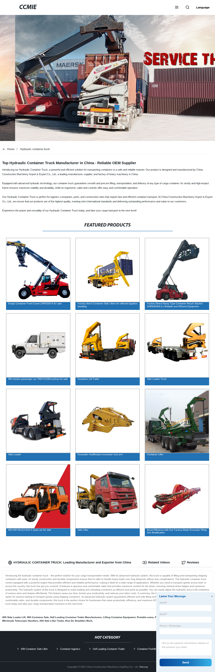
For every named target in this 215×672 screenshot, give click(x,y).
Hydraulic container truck (35, 149)
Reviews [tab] (193, 562)
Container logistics (70, 648)
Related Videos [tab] (159, 562)
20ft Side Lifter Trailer (51, 620)
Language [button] (203, 7)
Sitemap (143, 666)
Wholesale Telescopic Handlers (20, 620)
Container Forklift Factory (151, 648)
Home (10, 149)
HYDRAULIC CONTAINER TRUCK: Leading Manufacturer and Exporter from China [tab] (72, 562)
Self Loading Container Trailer (109, 648)
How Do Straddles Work (78, 620)
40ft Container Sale (38, 617)
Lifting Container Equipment (119, 617)
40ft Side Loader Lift (14, 617)
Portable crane (145, 617)
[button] (177, 7)
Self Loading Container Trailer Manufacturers (76, 617)
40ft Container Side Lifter (34, 648)
